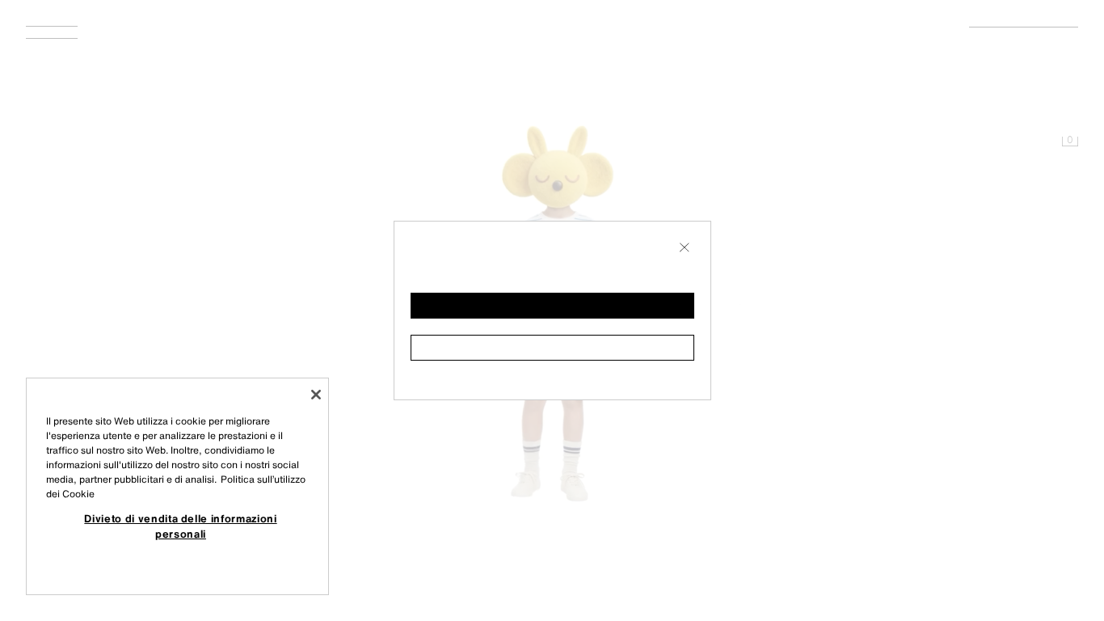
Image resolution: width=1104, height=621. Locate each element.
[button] (552, 306)
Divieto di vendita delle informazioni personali (180, 525)
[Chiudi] (316, 394)
